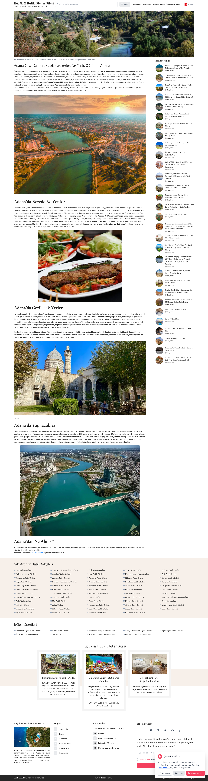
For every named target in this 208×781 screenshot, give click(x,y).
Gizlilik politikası (145, 759)
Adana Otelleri (37, 553)
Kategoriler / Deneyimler (142, 4)
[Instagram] (158, 730)
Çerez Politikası (164, 768)
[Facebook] (151, 730)
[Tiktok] (180, 730)
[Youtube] (172, 730)
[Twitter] (165, 730)
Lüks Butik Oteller (174, 4)
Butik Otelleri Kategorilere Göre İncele (104, 704)
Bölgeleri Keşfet (159, 4)
